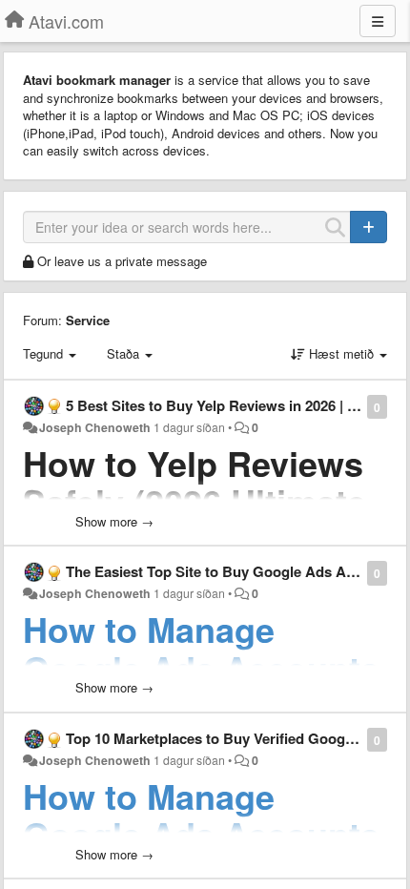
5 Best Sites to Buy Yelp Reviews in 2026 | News (225, 405)
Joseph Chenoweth (95, 427)
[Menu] (377, 21)
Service (88, 320)
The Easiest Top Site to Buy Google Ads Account (229, 571)
